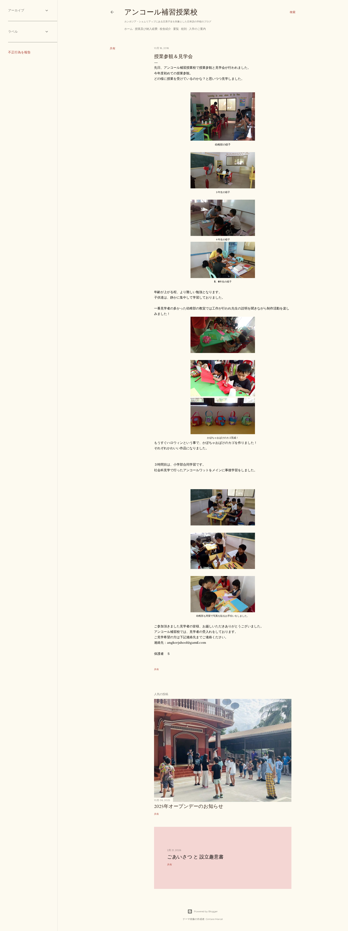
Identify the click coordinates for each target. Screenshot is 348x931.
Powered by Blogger (206, 911)
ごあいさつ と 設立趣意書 (195, 857)
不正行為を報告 (19, 52)
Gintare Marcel (214, 919)
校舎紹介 (165, 29)
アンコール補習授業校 (161, 12)
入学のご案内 (197, 29)
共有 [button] (112, 48)
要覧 (176, 29)
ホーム (128, 29)
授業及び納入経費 (146, 29)
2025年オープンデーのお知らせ (188, 806)
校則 (184, 29)
